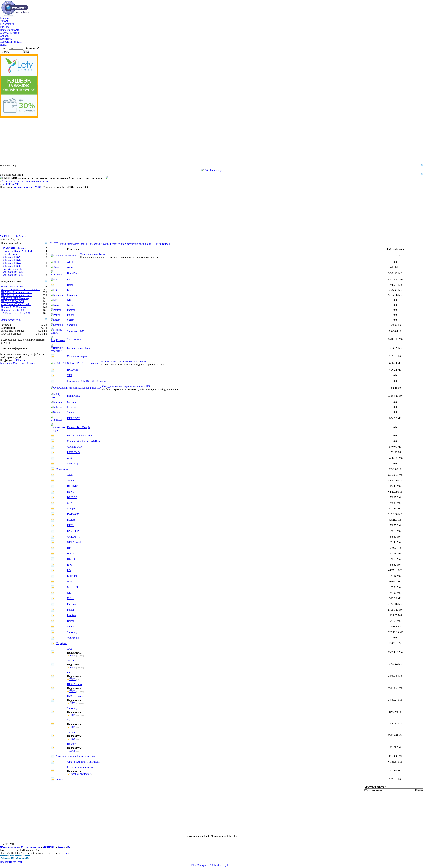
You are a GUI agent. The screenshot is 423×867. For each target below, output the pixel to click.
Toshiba (71, 732)
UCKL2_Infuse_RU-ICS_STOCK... (20, 289)
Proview (71, 615)
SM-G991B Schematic (14, 248)
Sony (70, 720)
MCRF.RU (6, 236)
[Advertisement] (99, 141)
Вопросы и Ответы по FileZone (17, 363)
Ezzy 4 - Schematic (12, 269)
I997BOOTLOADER (12, 301)
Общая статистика (11, 319)
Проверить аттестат (11, 861)
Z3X (69, 458)
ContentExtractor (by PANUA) (83, 441)
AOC (70, 474)
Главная (4, 18)
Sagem (70, 319)
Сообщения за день (11, 41)
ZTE (69, 375)
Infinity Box (73, 395)
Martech (71, 402)
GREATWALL (75, 542)
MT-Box (71, 407)
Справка (5, 35)
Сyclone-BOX (74, 446)
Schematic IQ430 (11, 266)
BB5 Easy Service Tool (79, 435)
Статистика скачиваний (138, 243)
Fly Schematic (9, 254)
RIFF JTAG (73, 452)
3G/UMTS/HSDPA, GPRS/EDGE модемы (124, 361)
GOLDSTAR (74, 536)
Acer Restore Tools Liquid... (16, 304)
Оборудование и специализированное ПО (126, 386)
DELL (70, 525)
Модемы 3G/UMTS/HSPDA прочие (87, 381)
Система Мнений (10, 32)
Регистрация (7, 23)
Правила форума (9, 29)
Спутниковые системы (80, 767)
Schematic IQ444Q (12, 263)
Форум (4, 20)
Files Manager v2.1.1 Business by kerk (211, 865)
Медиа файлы (94, 243)
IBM (69, 564)
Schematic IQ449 (11, 257)
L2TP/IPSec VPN (10, 184)
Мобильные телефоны (92, 254)
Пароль (4, 51)
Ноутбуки (61, 643)
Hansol (71, 553)
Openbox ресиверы (80, 773)
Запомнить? (32, 48)
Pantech (71, 309)
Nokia (70, 305)
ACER (70, 480)
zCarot (66, 853)
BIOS (72, 655)
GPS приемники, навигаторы (83, 761)
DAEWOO (73, 514)
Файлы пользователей (72, 243)
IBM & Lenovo (75, 696)
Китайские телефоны (79, 348)
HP (69, 547)
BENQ (71, 491)
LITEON (72, 576)
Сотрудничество (30, 847)
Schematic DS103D (12, 274)
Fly (69, 279)
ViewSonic (73, 637)
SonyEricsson (74, 339)
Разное (59, 779)
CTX (70, 502)
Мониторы (62, 469)
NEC (70, 300)
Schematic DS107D (12, 271)
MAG (70, 581)
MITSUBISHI (74, 587)
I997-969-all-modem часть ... (16, 292)
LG (69, 290)
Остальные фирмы (77, 356)
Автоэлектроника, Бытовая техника (76, 756)
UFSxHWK (73, 418)
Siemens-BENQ (75, 331)
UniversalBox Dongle (78, 427)
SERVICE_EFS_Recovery (15, 298)
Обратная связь (9, 847)
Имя (2, 48)
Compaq (71, 508)
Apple (70, 267)
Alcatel (71, 262)
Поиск (3, 44)
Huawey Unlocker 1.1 (12, 310)
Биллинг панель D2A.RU (27, 187)
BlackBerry (73, 273)
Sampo (70, 626)
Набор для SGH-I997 (12, 286)
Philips (70, 314)
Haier (70, 284)
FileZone (4, 26)
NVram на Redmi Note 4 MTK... (20, 251)
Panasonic (72, 604)
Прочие (71, 743)
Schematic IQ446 (11, 260)
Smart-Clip (72, 463)
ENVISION (73, 531)
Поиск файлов (162, 243)
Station (70, 412)
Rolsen (70, 620)
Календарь (6, 38)
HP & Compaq (75, 684)
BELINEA (73, 486)
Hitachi (71, 559)
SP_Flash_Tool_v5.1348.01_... (17, 313)
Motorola (72, 295)
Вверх (71, 847)
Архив (61, 847)
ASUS (70, 660)
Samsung (72, 324)
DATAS (71, 519)
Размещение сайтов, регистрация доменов (25, 181)
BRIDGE (72, 497)
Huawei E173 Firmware (13, 307)
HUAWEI (72, 369)
